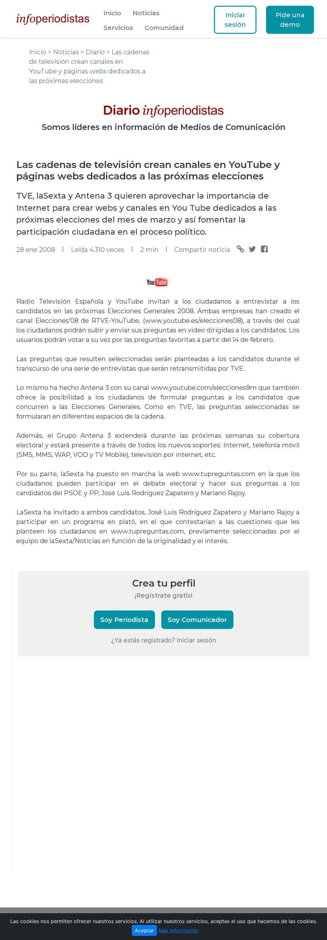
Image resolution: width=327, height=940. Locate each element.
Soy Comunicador (197, 620)
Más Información (178, 930)
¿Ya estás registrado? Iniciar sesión (163, 640)
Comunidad (164, 28)
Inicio (112, 13)
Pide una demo (290, 19)
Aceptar (144, 930)
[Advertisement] (66, 771)
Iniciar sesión (235, 19)
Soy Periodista (124, 620)
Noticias (146, 13)
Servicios (118, 28)
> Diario (93, 52)
